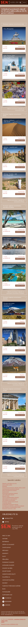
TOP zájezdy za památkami (9, 498)
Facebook (8, 598)
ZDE (18, 619)
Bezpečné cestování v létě (9, 508)
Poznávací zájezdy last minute (10, 501)
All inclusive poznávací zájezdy (10, 493)
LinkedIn (7, 605)
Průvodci (5, 550)
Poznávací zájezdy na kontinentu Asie (13, 24)
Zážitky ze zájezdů (8, 544)
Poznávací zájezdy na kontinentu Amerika (12, 298)
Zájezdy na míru (7, 568)
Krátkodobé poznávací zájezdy (10, 504)
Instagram (8, 601)
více (24, 2)
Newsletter (9, 518)
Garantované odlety (9, 574)
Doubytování (5, 491)
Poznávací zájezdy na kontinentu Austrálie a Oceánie (12, 206)
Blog (3, 589)
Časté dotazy (6, 547)
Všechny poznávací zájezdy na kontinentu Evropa (15, 475)
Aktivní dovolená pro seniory (9, 490)
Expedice (4, 486)
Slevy (4, 556)
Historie (4, 538)
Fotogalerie (6, 591)
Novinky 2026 (5, 496)
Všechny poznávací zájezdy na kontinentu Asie (15, 109)
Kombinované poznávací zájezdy (10, 489)
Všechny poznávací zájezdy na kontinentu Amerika (15, 384)
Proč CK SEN (6, 535)
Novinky (5, 583)
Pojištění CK (6, 577)
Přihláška (5, 559)
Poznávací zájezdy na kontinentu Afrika (12, 115)
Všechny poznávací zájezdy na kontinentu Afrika (15, 201)
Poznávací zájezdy (8, 562)
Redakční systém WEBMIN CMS (9, 624)
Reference (5, 541)
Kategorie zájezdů (8, 565)
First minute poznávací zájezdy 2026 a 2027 (13, 487)
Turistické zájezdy (6, 503)
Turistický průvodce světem (11, 586)
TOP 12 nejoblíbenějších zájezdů (10, 497)
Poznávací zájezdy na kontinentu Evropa (12, 389)
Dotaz (7, 521)
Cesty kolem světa (7, 484)
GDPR (2, 622)
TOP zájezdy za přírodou (8, 500)
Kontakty (5, 553)
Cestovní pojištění (8, 580)
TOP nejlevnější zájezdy (8, 494)
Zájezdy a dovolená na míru (9, 483)
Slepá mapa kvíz (7, 594)
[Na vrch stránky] (25, 625)
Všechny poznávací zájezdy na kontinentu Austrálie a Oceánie (15, 292)
